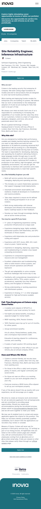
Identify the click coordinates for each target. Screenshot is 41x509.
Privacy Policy (20, 497)
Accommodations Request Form (25, 408)
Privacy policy (16, 474)
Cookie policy (25, 474)
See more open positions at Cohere (20, 456)
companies (14, 41)
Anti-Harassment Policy (21, 499)
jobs (5, 41)
